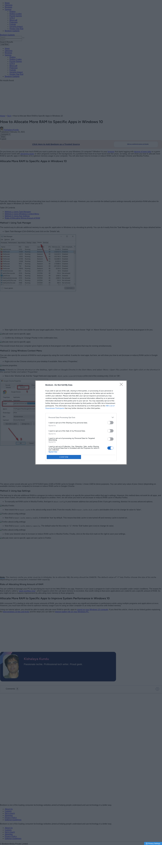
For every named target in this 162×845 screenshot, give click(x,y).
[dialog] (81, 422)
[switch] (110, 422)
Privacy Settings (154, 843)
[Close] (122, 385)
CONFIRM (64, 457)
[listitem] (81, 417)
